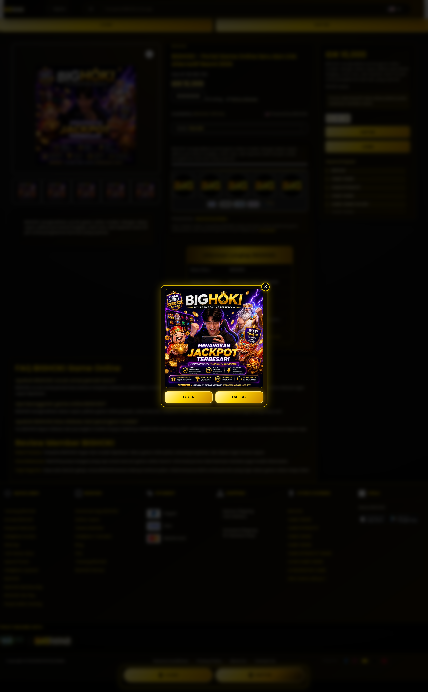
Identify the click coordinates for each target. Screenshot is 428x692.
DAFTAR (239, 397)
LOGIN (189, 397)
